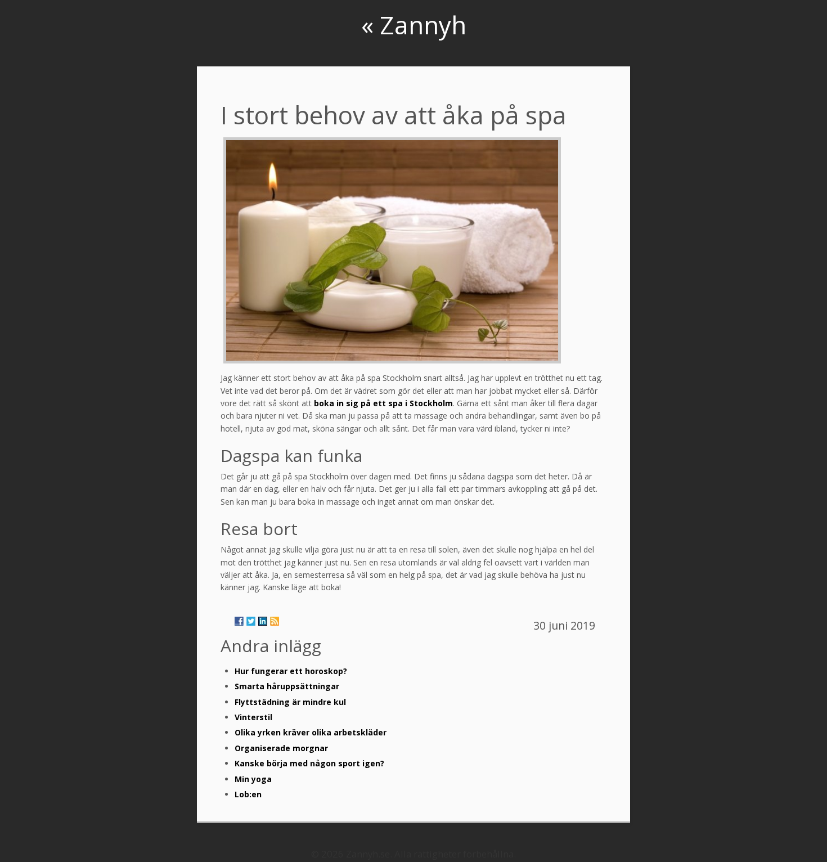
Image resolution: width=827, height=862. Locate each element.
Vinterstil (253, 717)
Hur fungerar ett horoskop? (291, 671)
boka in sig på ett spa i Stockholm (383, 403)
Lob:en (248, 794)
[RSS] (274, 621)
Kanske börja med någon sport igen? (309, 763)
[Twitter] (250, 621)
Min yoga (253, 779)
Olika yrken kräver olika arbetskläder (310, 732)
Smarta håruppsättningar (287, 686)
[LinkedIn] (262, 621)
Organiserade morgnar (281, 748)
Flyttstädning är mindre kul (290, 702)
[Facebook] (239, 621)
